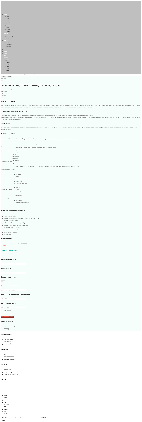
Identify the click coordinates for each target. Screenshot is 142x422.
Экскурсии (6, 33)
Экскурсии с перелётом (9, 343)
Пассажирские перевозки (9, 359)
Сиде (8, 27)
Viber (8, 66)
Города (5, 14)
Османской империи (76, 127)
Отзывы (13, 89)
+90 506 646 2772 (8, 372)
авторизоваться (24, 243)
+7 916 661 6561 (8, 371)
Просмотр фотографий (6, 76)
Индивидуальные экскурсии (10, 341)
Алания (8, 16)
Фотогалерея (6, 354)
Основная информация (6, 89)
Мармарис (9, 25)
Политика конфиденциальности (11, 374)
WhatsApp (9, 62)
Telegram (8, 64)
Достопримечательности (9, 339)
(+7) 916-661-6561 (13, 326)
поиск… (8, 38)
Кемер (8, 23)
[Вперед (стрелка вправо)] (2, 80)
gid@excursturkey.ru (11, 329)
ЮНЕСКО (6, 40)
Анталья (5, 397)
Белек (8, 20)
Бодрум (8, 22)
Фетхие (8, 31)
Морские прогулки (8, 344)
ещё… (8, 70)
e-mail (8, 68)
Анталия (8, 18)
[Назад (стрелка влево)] (1, 80)
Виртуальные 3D (10, 36)
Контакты (6, 57)
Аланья (5, 395)
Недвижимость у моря (8, 358)
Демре (8, 42)
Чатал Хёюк (9, 47)
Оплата (5, 53)
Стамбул (8, 29)
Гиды (5, 55)
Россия (8, 59)
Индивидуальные (10, 34)
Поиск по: (3, 74)
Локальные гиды (7, 369)
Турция (8, 60)
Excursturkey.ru (43, 417)
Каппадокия (9, 44)
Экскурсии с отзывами (9, 356)
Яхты (5, 49)
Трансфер (6, 51)
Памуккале (9, 46)
